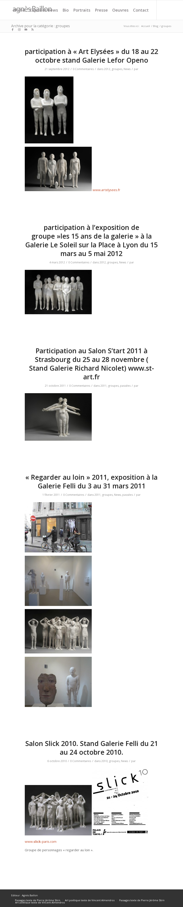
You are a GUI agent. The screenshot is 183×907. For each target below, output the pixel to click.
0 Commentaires (83, 69)
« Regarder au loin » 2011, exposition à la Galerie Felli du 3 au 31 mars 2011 (91, 481)
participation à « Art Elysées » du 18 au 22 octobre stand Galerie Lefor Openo (91, 56)
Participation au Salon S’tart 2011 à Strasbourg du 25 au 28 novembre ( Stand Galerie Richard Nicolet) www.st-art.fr (91, 363)
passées (125, 386)
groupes (117, 69)
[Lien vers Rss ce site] (32, 29)
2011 (103, 386)
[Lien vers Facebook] (12, 29)
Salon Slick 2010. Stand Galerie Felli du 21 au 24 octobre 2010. (91, 748)
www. (29, 841)
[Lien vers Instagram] (19, 29)
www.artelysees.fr (106, 190)
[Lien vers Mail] (26, 29)
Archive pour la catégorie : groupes (40, 25)
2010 (104, 761)
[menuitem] (19, 10)
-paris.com (48, 841)
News (127, 69)
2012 (107, 69)
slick (37, 841)
